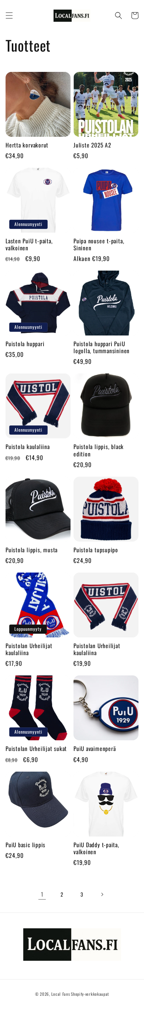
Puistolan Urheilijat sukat (36, 748)
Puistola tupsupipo (95, 549)
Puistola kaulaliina (28, 446)
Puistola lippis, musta (32, 549)
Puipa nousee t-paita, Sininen (98, 244)
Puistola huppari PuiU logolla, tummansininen (101, 347)
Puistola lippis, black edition (98, 450)
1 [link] (42, 894)
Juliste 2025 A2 (92, 145)
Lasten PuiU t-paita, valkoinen (29, 244)
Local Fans (60, 994)
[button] (9, 15)
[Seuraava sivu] (102, 894)
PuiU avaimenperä (94, 748)
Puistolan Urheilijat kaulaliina (29, 649)
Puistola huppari (25, 343)
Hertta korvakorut (27, 145)
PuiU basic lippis (25, 844)
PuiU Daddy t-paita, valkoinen (96, 848)
